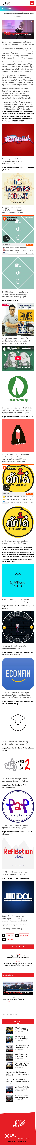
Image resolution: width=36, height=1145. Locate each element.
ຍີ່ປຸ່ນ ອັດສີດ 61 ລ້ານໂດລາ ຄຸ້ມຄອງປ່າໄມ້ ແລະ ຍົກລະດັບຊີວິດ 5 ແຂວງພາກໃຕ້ (22, 1065)
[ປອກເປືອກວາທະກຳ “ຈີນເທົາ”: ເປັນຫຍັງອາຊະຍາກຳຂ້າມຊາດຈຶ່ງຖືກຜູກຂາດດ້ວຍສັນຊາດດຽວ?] (9, 1098)
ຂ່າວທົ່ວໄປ (10, 939)
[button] (32, 3)
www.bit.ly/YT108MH (10, 301)
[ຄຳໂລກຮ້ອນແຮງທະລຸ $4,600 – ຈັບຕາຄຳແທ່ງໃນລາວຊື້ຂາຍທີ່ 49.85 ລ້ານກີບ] (9, 1030)
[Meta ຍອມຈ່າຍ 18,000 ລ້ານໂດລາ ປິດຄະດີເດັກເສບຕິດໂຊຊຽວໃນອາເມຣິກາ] (9, 1048)
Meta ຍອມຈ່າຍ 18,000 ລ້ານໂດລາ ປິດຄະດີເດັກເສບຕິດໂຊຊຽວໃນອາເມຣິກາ (22, 1047)
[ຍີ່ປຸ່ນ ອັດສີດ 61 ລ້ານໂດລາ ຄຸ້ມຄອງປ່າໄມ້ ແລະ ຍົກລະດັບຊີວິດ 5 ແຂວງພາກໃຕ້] (9, 1065)
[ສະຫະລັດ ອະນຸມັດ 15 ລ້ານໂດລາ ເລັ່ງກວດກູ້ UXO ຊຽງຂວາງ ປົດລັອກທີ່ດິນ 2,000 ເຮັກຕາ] (9, 1089)
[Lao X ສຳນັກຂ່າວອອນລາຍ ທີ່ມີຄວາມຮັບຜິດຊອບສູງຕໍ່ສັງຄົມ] (6, 3)
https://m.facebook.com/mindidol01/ (16, 878)
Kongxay (10, 935)
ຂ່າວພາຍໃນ (11, 1002)
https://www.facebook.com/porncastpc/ (17, 416)
